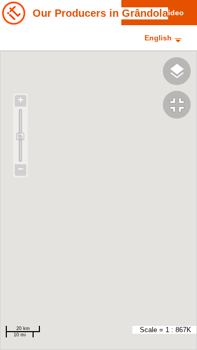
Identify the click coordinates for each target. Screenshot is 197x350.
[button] (180, 106)
